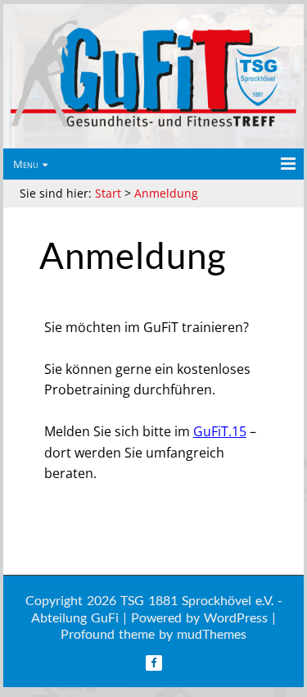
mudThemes (211, 633)
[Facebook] (154, 663)
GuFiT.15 (219, 431)
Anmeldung (166, 193)
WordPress (236, 617)
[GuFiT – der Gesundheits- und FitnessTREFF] (153, 126)
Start (108, 193)
